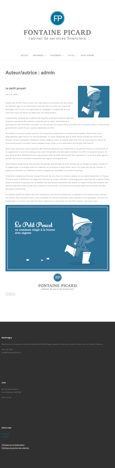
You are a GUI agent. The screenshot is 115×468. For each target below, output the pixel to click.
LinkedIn (5, 436)
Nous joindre (87, 55)
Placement (55, 55)
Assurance (38, 55)
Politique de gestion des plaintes (15, 448)
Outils (71, 55)
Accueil (24, 55)
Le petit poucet (16, 88)
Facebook (6, 434)
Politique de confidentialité (13, 445)
